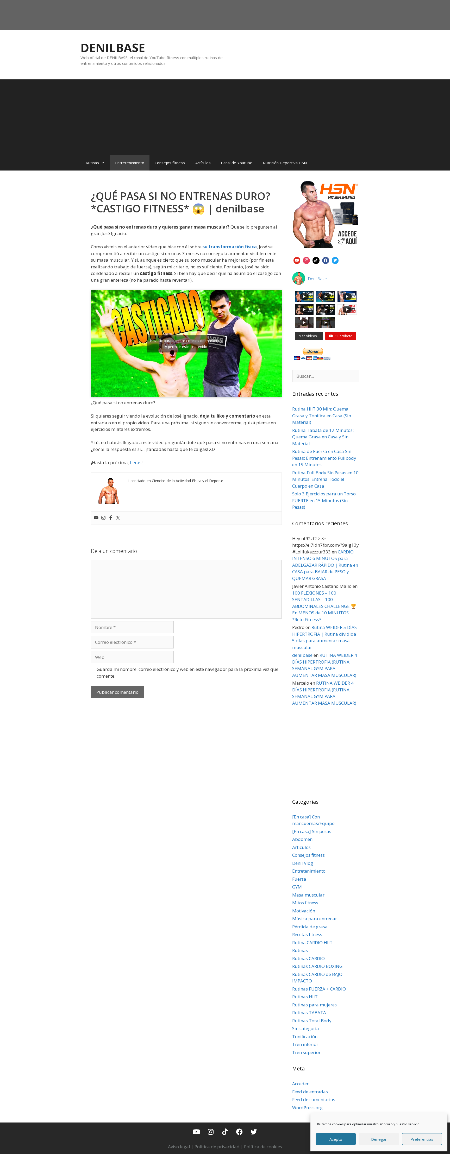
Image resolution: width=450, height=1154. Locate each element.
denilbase (302, 655)
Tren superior (306, 1052)
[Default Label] (297, 260)
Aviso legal (179, 1147)
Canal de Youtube (236, 162)
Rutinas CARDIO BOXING (317, 966)
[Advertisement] (225, 115)
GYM (297, 887)
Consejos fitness (170, 162)
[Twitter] (118, 518)
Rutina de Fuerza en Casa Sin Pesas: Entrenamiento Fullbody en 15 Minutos (324, 458)
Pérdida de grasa (310, 927)
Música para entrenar (314, 919)
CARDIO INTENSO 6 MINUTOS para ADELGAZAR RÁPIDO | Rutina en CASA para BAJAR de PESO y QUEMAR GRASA (325, 565)
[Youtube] (96, 518)
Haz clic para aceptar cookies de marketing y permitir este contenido (186, 343)
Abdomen (302, 839)
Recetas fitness (307, 934)
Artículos (203, 162)
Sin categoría (305, 1028)
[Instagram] (103, 518)
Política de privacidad (217, 1147)
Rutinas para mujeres (314, 1005)
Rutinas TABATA (309, 1013)
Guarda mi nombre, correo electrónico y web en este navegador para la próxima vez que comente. (187, 672)
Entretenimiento (129, 162)
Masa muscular (308, 895)
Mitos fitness (305, 903)
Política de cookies (263, 1147)
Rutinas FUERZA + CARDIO (319, 989)
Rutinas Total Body (312, 1021)
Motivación (303, 911)
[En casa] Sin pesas (311, 831)
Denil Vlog (302, 863)
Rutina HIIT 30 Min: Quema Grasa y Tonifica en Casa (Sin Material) (321, 415)
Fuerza (299, 879)
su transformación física (230, 247)
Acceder (300, 1084)
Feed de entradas (310, 1092)
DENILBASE (112, 47)
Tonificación (304, 1036)
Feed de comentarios (313, 1099)
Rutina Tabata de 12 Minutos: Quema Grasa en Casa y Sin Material (323, 436)
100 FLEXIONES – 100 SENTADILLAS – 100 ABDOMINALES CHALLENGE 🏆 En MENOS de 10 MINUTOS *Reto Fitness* (324, 606)
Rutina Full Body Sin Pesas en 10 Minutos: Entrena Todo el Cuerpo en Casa (325, 479)
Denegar (379, 1139)
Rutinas (92, 162)
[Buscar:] (325, 376)
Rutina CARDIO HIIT (312, 942)
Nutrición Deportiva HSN (285, 162)
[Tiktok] (225, 1131)
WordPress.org (307, 1108)
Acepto (335, 1139)
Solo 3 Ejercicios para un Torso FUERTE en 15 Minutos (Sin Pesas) (324, 500)
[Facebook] (110, 518)
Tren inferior (305, 1044)
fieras (135, 462)
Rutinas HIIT (305, 997)
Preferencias (421, 1139)
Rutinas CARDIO (308, 958)
